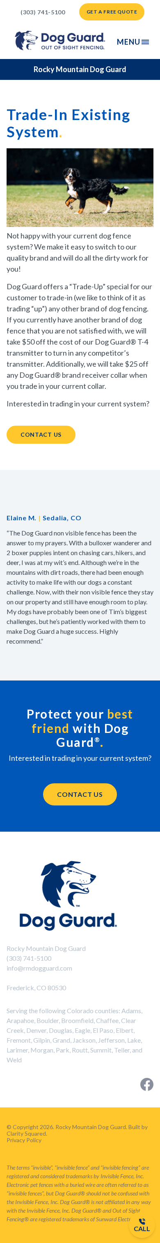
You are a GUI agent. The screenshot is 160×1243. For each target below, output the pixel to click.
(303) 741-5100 (43, 12)
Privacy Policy (24, 1139)
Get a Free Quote (112, 12)
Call (142, 1228)
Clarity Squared (26, 1133)
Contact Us (41, 434)
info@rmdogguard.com (39, 968)
